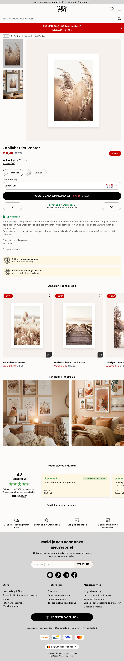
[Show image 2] (13, 84)
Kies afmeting (10, 179)
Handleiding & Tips (12, 591)
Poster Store (69, 653)
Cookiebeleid (62, 627)
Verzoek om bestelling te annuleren (102, 602)
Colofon (76, 627)
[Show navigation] (5, 9)
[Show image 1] (13, 53)
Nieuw (6, 599)
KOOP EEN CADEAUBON (64, 617)
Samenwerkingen (57, 599)
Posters (17, 36)
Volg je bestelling (93, 591)
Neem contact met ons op (98, 595)
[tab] (112, 9)
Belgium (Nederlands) (62, 646)
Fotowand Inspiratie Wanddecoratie (13, 604)
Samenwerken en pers (59, 595)
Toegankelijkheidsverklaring (62, 602)
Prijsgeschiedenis (11, 249)
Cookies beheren (93, 606)
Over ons (52, 591)
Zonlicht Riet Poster (35, 36)
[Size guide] (12, 206)
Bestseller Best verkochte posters (20, 595)
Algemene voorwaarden (39, 627)
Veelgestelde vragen (94, 599)
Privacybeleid (90, 627)
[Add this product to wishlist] (111, 206)
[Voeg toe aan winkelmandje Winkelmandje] (49, 355)
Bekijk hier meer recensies (62, 505)
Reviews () (9, 163)
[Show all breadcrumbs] (6, 36)
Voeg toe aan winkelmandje (62, 196)
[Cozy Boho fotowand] (36, 413)
